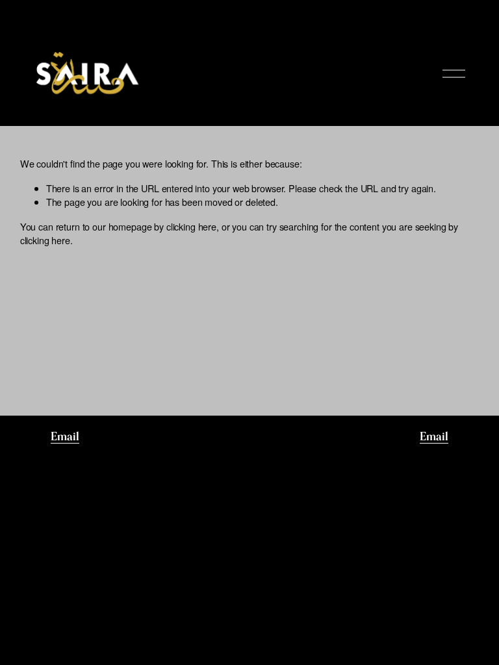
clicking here (191, 226)
